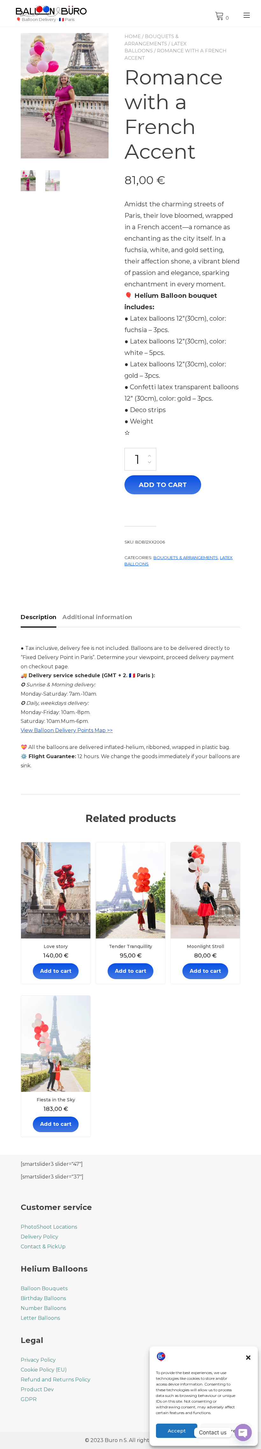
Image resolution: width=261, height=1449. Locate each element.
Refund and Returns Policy (55, 1380)
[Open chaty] (243, 1432)
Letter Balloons (40, 1318)
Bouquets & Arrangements (185, 557)
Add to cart (163, 485)
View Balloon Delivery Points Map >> (67, 730)
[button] (248, 1357)
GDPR (29, 1399)
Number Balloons (43, 1308)
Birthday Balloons (43, 1298)
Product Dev (37, 1389)
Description (38, 617)
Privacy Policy (38, 1360)
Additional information (97, 617)
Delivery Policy (39, 1237)
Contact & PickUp (43, 1247)
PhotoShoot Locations (49, 1227)
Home (132, 36)
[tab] (41, 617)
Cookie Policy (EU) (44, 1370)
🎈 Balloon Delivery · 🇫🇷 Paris (45, 19)
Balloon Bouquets (44, 1288)
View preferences (226, 1431)
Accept (177, 1431)
